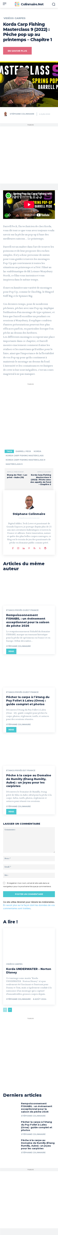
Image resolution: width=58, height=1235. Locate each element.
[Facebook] (13, 547)
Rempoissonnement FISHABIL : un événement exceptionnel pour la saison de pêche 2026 (27, 620)
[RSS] (34, 547)
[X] (40, 547)
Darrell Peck (23, 451)
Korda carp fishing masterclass (24, 455)
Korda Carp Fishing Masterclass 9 (25, 460)
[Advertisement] (29, 155)
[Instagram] (18, 547)
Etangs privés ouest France (22, 610)
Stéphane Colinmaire (22, 114)
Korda (37, 451)
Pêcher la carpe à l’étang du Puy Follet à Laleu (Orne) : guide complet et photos (27, 700)
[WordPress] (45, 547)
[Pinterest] (29, 547)
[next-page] (10, 1010)
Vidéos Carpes (15, 18)
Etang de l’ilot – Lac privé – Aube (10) (17, 476)
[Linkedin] (23, 547)
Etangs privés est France (20, 770)
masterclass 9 (14, 464)
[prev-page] (5, 1010)
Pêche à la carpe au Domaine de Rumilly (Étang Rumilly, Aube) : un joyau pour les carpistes (28, 781)
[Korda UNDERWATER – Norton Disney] (29, 943)
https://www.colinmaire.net (29, 518)
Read (11, 651)
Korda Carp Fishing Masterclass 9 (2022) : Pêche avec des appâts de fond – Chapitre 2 (40, 479)
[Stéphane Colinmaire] (6, 114)
